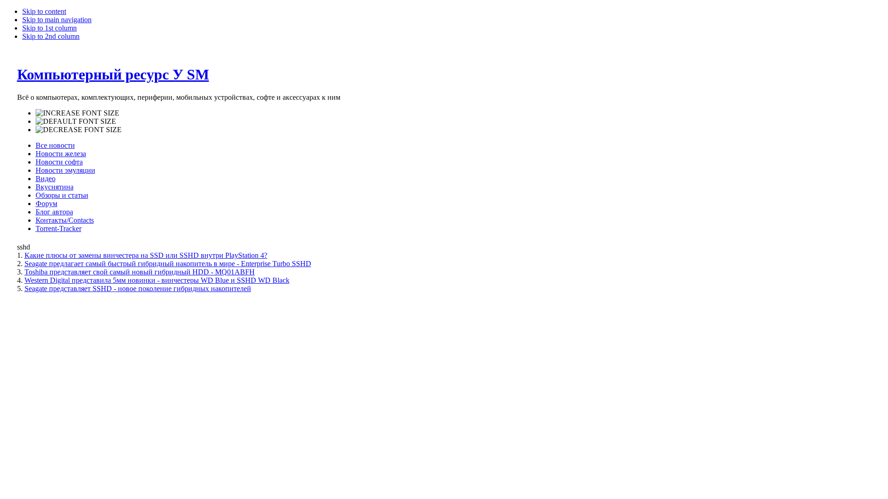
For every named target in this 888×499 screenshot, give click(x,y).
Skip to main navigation (57, 20)
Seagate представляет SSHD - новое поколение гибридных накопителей (138, 288)
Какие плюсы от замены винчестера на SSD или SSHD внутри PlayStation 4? (146, 255)
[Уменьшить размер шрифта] (79, 130)
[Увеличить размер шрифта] (77, 113)
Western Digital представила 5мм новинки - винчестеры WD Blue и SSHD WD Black (157, 280)
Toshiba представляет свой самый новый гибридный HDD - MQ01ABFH (140, 272)
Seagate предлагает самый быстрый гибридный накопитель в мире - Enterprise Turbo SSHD (168, 264)
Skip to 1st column (49, 28)
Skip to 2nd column (51, 36)
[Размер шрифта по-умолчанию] (76, 121)
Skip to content (44, 11)
